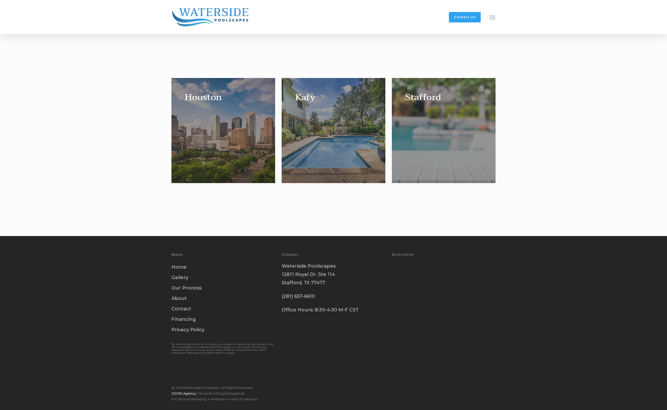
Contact (181, 309)
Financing (183, 319)
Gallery (179, 277)
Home (179, 267)
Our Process (186, 288)
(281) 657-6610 (298, 296)
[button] (493, 17)
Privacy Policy (188, 330)
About (179, 298)
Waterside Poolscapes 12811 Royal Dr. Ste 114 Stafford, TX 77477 (309, 274)
